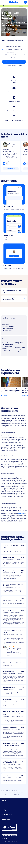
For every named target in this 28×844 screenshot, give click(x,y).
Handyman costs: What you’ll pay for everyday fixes (10, 390)
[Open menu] (2, 2)
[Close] (26, 6)
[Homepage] (14, 2)
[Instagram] (5, 838)
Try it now (21, 6)
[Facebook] (2, 838)
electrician (21, 513)
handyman (4, 441)
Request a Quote (10, 168)
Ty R (9, 143)
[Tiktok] (7, 838)
